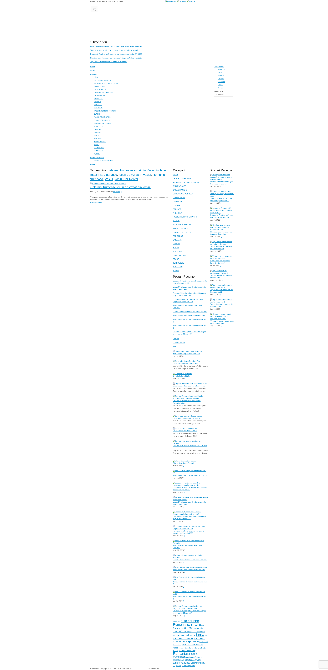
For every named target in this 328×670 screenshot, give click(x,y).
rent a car (191, 651)
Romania (180, 654)
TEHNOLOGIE (178, 263)
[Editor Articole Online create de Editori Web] (149, 38)
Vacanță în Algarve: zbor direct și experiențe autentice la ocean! (114, 50)
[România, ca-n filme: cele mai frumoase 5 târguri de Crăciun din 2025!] (190, 529)
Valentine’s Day (198, 663)
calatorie (201, 628)
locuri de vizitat (189, 644)
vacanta (185, 662)
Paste (203, 648)
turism (176, 662)
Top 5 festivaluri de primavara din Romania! (189, 315)
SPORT (176, 259)
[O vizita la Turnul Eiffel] (182, 374)
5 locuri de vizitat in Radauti (183, 463)
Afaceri (175, 175)
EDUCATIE (177, 209)
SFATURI (176, 244)
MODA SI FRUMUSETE (182, 228)
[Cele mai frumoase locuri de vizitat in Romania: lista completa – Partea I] (190, 398)
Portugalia (175, 651)
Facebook (221, 69)
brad (202, 625)
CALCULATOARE (179, 186)
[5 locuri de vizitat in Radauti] (184, 461)
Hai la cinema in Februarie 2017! (185, 431)
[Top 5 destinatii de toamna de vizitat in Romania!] (190, 543)
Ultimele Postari (179, 343)
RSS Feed (221, 82)
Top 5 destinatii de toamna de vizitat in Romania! (108, 62)
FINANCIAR (177, 213)
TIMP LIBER (177, 267)
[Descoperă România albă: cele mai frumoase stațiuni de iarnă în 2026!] (190, 514)
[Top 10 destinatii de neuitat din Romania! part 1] (190, 594)
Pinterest (221, 78)
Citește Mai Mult (96, 202)
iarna (200, 634)
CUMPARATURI (179, 198)
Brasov (176, 628)
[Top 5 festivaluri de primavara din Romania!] (190, 567)
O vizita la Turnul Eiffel (181, 376)
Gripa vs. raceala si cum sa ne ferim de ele (189, 386)
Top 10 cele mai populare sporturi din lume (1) (190, 475)
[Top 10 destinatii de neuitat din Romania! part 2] (190, 580)
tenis (193, 660)
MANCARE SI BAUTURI (182, 225)
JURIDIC (176, 221)
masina (200, 645)
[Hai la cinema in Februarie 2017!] (186, 428)
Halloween (190, 635)
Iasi (206, 635)
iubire (179, 645)
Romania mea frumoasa (193, 657)
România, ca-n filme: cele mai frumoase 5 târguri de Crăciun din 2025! (116, 58)
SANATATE (177, 240)
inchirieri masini (183, 638)
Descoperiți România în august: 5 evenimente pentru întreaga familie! (116, 46)
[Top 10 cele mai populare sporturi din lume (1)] (190, 473)
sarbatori (177, 660)
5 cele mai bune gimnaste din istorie (186, 354)
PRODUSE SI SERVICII (182, 232)
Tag (174, 346)
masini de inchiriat (186, 648)
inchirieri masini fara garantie (189, 640)
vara (174, 666)
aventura (194, 624)
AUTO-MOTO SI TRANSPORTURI (186, 182)
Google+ (221, 75)
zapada (178, 666)
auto (179, 621)
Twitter (220, 72)
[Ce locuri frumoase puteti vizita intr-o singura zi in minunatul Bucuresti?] (190, 608)
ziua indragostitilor (188, 666)
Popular (176, 339)
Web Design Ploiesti (139, 669)
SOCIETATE (177, 251)
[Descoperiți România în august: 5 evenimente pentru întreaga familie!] (190, 485)
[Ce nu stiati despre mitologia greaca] (187, 416)
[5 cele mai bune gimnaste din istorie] (187, 351)
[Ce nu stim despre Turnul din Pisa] (186, 361)
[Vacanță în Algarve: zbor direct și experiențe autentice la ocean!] (190, 500)
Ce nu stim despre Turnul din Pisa (185, 363)
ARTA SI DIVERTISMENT (182, 178)
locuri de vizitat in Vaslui (135, 174)
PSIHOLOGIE (178, 236)
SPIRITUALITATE (179, 255)
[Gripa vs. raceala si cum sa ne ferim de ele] (190, 384)
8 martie (175, 621)
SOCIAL (176, 248)
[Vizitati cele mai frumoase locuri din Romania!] (190, 558)
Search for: (218, 92)
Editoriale (116, 192)
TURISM (176, 271)
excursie (181, 635)
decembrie (194, 631)
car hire (176, 631)
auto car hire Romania (186, 622)
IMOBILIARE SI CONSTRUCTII (185, 217)
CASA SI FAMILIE (180, 190)
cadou (195, 628)
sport (188, 659)
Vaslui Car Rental (126, 179)
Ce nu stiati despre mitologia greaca (186, 418)
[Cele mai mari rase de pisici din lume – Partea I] (190, 443)
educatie (175, 635)
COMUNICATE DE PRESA (183, 194)
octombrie (197, 648)
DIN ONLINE (177, 202)
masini (176, 648)
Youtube (221, 88)
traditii (198, 660)
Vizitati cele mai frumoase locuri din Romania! (190, 312)
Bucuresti (187, 628)
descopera (201, 632)
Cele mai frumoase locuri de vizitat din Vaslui (120, 187)
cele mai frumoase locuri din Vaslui (131, 170)
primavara (183, 651)
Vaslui (109, 179)
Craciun (185, 631)
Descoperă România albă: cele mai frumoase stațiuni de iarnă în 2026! (116, 54)
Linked (220, 85)
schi (182, 660)
